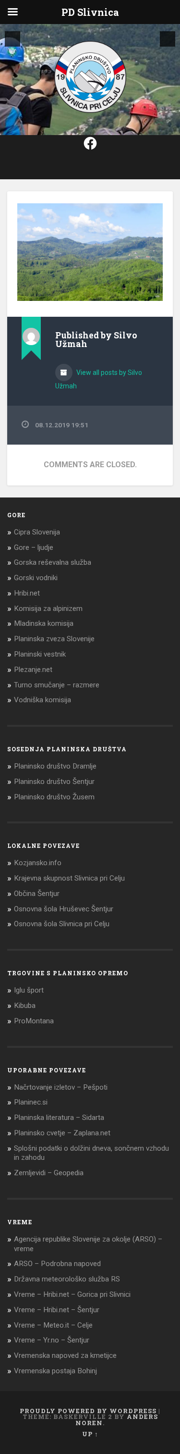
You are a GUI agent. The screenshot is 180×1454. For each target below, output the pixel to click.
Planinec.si (31, 1102)
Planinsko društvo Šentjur (54, 781)
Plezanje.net (33, 669)
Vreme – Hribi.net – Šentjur (56, 1309)
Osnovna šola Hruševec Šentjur (63, 909)
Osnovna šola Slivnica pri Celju (61, 924)
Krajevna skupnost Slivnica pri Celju (69, 878)
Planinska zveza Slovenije (54, 638)
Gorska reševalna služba (52, 562)
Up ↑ (90, 1434)
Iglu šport (29, 990)
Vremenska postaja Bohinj (55, 1371)
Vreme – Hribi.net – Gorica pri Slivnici (72, 1294)
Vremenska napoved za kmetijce (65, 1355)
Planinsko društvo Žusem (54, 797)
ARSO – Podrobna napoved (57, 1263)
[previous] (12, 39)
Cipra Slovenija (37, 532)
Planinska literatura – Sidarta (59, 1117)
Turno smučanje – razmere (56, 685)
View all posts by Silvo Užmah (98, 379)
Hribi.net (27, 593)
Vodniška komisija (42, 700)
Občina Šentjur (37, 893)
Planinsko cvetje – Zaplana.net (62, 1133)
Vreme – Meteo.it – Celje (53, 1325)
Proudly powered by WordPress (88, 1411)
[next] (167, 39)
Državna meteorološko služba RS (67, 1279)
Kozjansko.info (37, 862)
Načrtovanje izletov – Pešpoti (61, 1087)
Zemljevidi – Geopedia (49, 1172)
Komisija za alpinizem (48, 608)
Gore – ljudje (33, 547)
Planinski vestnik (40, 654)
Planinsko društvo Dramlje (55, 766)
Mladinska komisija (43, 623)
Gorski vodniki (36, 577)
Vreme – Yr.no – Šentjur (51, 1340)
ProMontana (34, 1021)
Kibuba (25, 1005)
